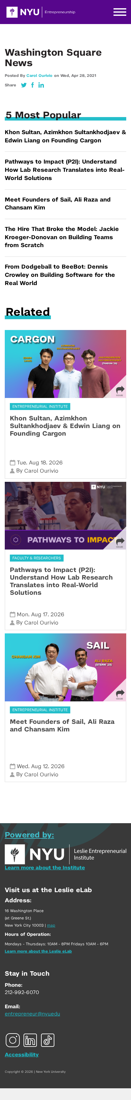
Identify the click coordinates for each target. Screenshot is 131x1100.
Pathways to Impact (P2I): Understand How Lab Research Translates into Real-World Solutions (65, 170)
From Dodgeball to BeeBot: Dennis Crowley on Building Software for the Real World (60, 275)
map (51, 925)
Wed (22, 766)
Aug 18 (37, 462)
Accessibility (22, 1054)
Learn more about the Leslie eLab (38, 951)
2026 (56, 462)
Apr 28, (79, 76)
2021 (91, 76)
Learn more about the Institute (45, 867)
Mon (22, 614)
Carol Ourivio (39, 76)
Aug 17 (39, 614)
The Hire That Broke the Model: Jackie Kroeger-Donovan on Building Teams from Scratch (62, 237)
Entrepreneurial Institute (40, 406)
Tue (21, 462)
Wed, (65, 76)
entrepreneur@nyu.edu (32, 1013)
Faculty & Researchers (36, 558)
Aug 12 (39, 766)
